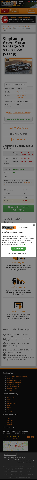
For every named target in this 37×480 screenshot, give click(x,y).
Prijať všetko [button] (18, 249)
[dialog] (18, 240)
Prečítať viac (22, 244)
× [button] (34, 225)
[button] (18, 253)
